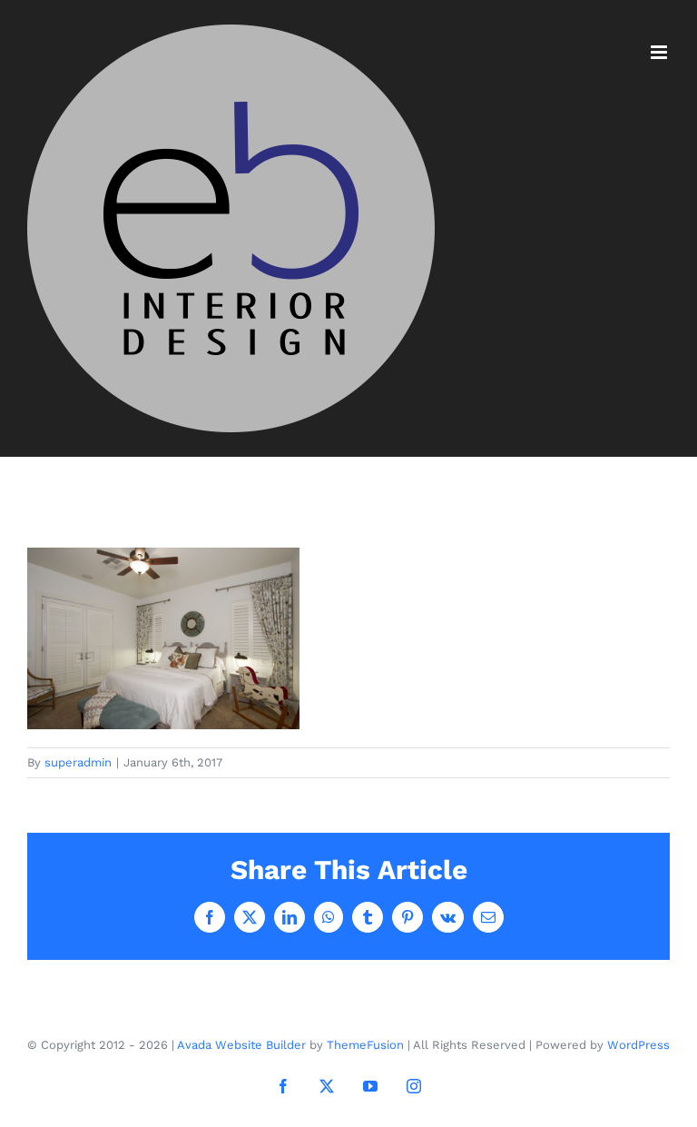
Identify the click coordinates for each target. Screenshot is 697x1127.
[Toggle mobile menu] (660, 52)
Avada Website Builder (241, 1045)
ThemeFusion (365, 1045)
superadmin (78, 762)
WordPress (638, 1045)
